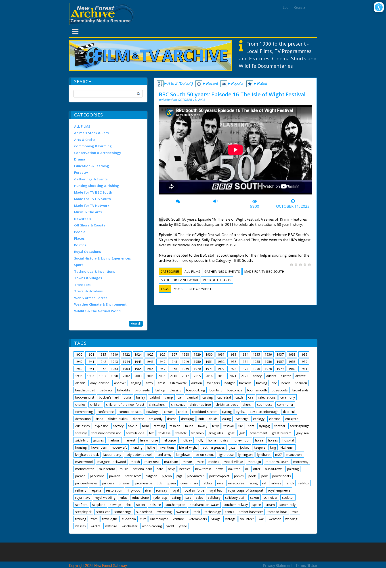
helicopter (170, 440)
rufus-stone (140, 497)
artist (161, 383)
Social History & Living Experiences (102, 258)
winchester (129, 526)
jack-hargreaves (213, 447)
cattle (239, 397)
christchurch (157, 404)
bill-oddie (123, 390)
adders (271, 376)
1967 (161, 369)
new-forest (203, 469)
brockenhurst (84, 397)
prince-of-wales (86, 483)
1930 (209, 354)
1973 (232, 369)
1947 (161, 361)
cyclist (240, 412)
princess (108, 483)
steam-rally (287, 505)
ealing (226, 419)
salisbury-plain (235, 497)
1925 (149, 354)
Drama (79, 159)
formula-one (135, 433)
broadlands (300, 390)
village (216, 519)
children (95, 404)
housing (81, 447)
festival (228, 426)
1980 (292, 369)
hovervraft (119, 447)
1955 (256, 361)
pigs (179, 476)
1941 (90, 361)
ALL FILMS (82, 126)
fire (240, 426)
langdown (183, 454)
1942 (102, 361)
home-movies (218, 440)
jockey (244, 447)
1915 (102, 354)
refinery (80, 490)
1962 (102, 369)
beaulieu (301, 383)
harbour (114, 440)
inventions (167, 447)
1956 (268, 361)
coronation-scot (130, 412)
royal (175, 490)
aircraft (300, 376)
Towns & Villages (88, 278)
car (180, 397)
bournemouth (257, 390)
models (213, 462)
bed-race (106, 390)
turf (143, 519)
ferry (215, 426)
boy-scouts (280, 390)
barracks (245, 383)
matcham (171, 462)
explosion (102, 426)
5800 (254, 206)
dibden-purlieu (118, 419)
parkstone (97, 476)
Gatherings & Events (91, 179)
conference (105, 412)
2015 (197, 376)
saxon (254, 497)
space (256, 505)
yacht (170, 526)
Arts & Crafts (85, 139)
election (275, 419)
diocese (138, 419)
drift (201, 419)
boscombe (234, 390)
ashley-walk (178, 383)
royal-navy (82, 497)
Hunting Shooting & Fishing (96, 185)
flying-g (264, 426)
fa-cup (132, 426)
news (219, 469)
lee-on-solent (204, 454)
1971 (209, 369)
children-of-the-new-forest (125, 404)
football (279, 426)
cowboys (152, 412)
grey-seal (302, 433)
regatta (96, 490)
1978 (268, 369)
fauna (189, 426)
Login (287, 7)
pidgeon (151, 476)
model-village (233, 462)
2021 (232, 376)
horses (273, 440)
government (258, 433)
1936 (268, 354)
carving (207, 397)
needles (185, 469)
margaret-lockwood (111, 462)
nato (160, 469)
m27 (278, 454)
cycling (227, 412)
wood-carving (152, 526)
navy (171, 469)
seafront (81, 505)
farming (159, 426)
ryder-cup (160, 497)
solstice (155, 505)
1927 (173, 354)
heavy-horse (149, 440)
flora (251, 426)
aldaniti (80, 383)
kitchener (287, 447)
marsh (135, 462)
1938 (292, 354)
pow (264, 476)
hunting (137, 447)
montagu (254, 462)
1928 (185, 354)
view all (136, 323)
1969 (185, 369)
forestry (81, 433)
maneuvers (294, 454)
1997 (102, 376)
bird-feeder (143, 390)
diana (99, 419)
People (79, 232)
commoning (84, 412)
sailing (176, 497)
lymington (245, 454)
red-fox (303, 483)
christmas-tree (200, 404)
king (273, 447)
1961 (90, 369)
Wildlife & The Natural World (97, 311)
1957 (280, 361)
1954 (244, 361)
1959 (303, 361)
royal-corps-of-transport (245, 490)
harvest (130, 440)
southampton (175, 505)
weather (275, 519)
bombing (216, 390)
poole (252, 476)
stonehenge (123, 512)
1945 (138, 361)
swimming (164, 512)
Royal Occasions (87, 251)
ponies (239, 476)
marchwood (84, 462)
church (247, 404)
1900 (78, 354)
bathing (261, 383)
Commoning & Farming (93, 146)
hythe (151, 447)
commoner (285, 404)
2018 (220, 376)
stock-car (103, 512)
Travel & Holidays (88, 291)
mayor (187, 462)
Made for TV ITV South (92, 198)
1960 (78, 369)
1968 (173, 369)
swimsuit (182, 512)
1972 (220, 369)
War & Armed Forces (90, 298)
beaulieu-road (85, 390)
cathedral (224, 397)
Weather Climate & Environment (100, 304)
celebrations (267, 397)
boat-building (195, 390)
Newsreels (82, 218)
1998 (114, 376)
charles (80, 404)
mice (200, 462)
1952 (220, 361)
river (148, 490)
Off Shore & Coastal (90, 225)
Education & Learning (91, 166)
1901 (90, 354)
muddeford (107, 469)
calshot (155, 397)
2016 (209, 376)
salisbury (214, 497)
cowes (168, 412)
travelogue (110, 519)
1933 (232, 354)
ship (129, 505)
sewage (115, 505)
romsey (161, 490)
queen (171, 483)
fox (151, 433)
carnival (192, 397)
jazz (232, 447)
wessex (80, 526)
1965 (138, 369)
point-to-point (219, 476)
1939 (303, 354)
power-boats (281, 476)
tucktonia (129, 519)
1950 (197, 361)
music (178, 289)
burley (140, 397)
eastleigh (241, 419)
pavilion (114, 476)
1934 (244, 354)
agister (286, 376)
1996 (90, 376)
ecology (258, 419)
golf (242, 433)
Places (79, 238)
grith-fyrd (81, 440)
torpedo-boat (277, 512)
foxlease (164, 433)
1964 (126, 369)
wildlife (96, 526)
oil (246, 469)
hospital (288, 440)
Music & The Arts (88, 212)
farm (145, 426)
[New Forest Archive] (102, 14)
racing (253, 483)
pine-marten (196, 476)
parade (80, 476)
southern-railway (236, 505)
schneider (270, 497)
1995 (78, 376)
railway (276, 483)
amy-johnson (99, 383)
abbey (257, 376)
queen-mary (189, 483)
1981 (303, 369)
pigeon (167, 476)
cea (250, 397)
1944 (126, 361)
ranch (290, 483)
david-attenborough (264, 412)
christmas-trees (227, 404)
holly (200, 440)
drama (171, 419)
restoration (114, 490)
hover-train (99, 447)
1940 (78, 361)
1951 (209, 361)
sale (188, 497)
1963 (114, 369)
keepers (259, 447)
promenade (143, 483)
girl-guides (215, 433)
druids (213, 419)
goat (231, 433)
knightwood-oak (87, 454)
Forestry (81, 172)
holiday (187, 440)
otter (256, 469)
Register (300, 7)
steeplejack (83, 512)
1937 (280, 354)
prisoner (125, 483)
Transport (82, 284)
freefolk (181, 433)
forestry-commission (106, 433)
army (149, 383)
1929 (197, 354)
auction (196, 383)
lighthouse (226, 454)
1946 (149, 361)
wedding (291, 519)
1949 (185, 361)
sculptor (288, 497)
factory (118, 426)
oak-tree (234, 469)
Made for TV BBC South (93, 192)
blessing (175, 390)
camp (169, 397)
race (220, 483)
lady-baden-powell (139, 454)
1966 (149, 369)
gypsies (98, 440)
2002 (126, 376)
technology (213, 512)
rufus (123, 497)
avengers (213, 383)
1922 (126, 354)
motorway (300, 462)
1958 (292, 361)
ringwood (134, 490)
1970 (197, 369)
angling (136, 383)
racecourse (236, 483)
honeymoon (241, 440)
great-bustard (282, 433)
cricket (182, 412)
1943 (114, 361)
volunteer (247, 519)
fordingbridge (299, 426)
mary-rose (152, 462)
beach (285, 383)
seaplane (98, 505)
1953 (232, 361)
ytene (183, 526)
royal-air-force (194, 490)
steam (270, 505)
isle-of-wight (200, 289)
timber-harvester (251, 512)
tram (94, 519)
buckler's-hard (109, 397)
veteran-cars (198, 519)
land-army (164, 454)
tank (197, 512)
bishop (160, 390)
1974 (244, 369)
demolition (83, 419)
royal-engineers (279, 490)
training (80, 519)
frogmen (197, 433)
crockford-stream (204, 412)
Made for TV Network (91, 205)
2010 (173, 376)
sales (199, 497)
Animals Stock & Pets (91, 133)
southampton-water (204, 505)
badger (229, 383)
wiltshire (111, 526)
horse (259, 440)
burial (128, 397)
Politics (80, 245)
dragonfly (155, 419)
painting (293, 469)
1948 (173, 361)
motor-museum (277, 462)
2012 (185, 376)
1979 (280, 369)
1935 (256, 354)
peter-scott (133, 476)
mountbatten (84, 469)
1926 (161, 354)
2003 (138, 376)
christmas (178, 404)
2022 (244, 376)
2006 (161, 376)
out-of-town (274, 469)
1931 (220, 354)
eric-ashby (82, 426)
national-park (142, 469)
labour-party (112, 454)
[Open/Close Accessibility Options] (379, 7)
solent (140, 505)
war (261, 519)
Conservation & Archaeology (97, 152)
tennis (229, 512)
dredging (187, 419)
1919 (114, 354)
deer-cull (289, 412)
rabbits (207, 483)
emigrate (291, 419)
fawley (202, 426)
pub (159, 483)
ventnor (178, 519)
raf (264, 483)
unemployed (159, 519)
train (295, 512)
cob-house (265, 404)
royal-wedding (105, 497)
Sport (78, 264)
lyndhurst (264, 454)
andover (120, 383)
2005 (149, 376)
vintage (230, 519)
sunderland (144, 512)
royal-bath (216, 490)
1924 (138, 354)
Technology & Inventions (94, 271)
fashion (175, 426)
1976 (256, 369)
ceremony (287, 397)
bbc (274, 383)
